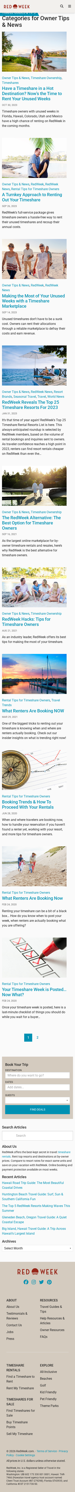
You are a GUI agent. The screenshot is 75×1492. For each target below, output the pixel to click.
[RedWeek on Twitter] (41, 1282)
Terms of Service (47, 1451)
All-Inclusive (48, 1372)
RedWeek (37, 184)
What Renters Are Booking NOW (33, 710)
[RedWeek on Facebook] (26, 1282)
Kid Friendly (48, 1392)
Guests (10, 1095)
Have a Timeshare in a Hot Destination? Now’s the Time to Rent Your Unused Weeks (32, 93)
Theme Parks (49, 1406)
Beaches (46, 1379)
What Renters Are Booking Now (32, 898)
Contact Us (14, 1325)
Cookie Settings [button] (25, 1455)
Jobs (9, 1332)
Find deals (37, 1109)
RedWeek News (41, 392)
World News (55, 397)
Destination (13, 1070)
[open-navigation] (69, 6)
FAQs (43, 1337)
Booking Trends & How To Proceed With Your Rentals (28, 804)
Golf (43, 1385)
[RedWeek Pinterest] (49, 1282)
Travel (41, 397)
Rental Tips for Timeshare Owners (35, 189)
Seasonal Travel (24, 397)
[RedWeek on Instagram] (34, 1282)
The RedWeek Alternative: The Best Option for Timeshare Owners (31, 523)
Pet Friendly (48, 1399)
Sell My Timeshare (19, 1434)
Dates (9, 1081)
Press (10, 1339)
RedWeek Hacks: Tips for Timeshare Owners (26, 621)
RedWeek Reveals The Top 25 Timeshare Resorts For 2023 (30, 405)
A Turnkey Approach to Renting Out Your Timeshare (32, 197)
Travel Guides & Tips (19, 13)
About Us (12, 1307)
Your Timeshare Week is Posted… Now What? (34, 992)
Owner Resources (52, 1330)
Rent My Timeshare (20, 1388)
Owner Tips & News (15, 78)
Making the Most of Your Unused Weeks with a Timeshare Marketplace (33, 301)
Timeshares (10, 83)
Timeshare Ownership (46, 78)
